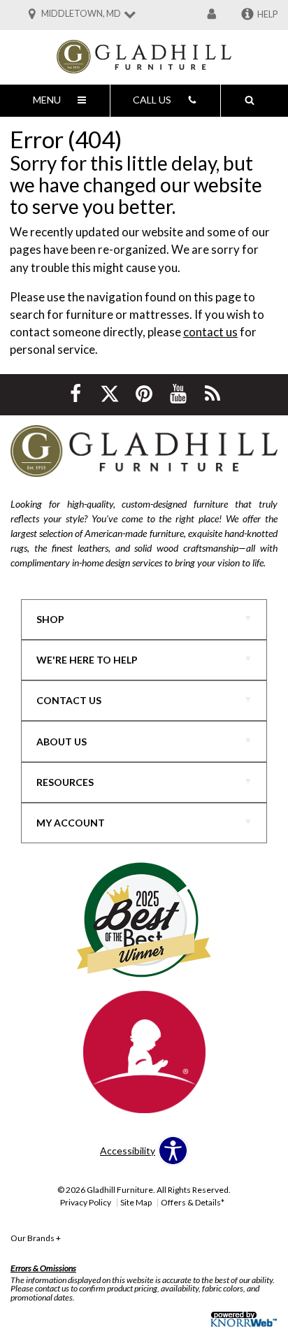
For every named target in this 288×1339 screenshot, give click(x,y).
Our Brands (35, 1238)
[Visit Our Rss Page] (212, 393)
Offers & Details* (192, 1202)
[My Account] (212, 14)
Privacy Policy (85, 1202)
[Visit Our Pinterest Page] (145, 393)
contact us (210, 331)
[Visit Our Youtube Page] (179, 393)
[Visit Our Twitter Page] (111, 393)
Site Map (136, 1202)
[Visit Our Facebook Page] (76, 393)
